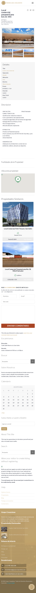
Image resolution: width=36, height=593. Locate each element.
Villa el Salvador (7, 84)
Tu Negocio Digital (11, 583)
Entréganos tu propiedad (8, 546)
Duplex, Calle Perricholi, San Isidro (18, 528)
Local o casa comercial (8, 70)
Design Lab (4, 549)
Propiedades (5, 495)
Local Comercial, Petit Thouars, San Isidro (18, 229)
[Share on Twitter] (31, 10)
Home (3, 554)
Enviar (4, 429)
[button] (3, 38)
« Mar (3, 413)
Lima (4, 79)
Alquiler (5, 75)
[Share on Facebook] (28, 10)
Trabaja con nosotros (7, 501)
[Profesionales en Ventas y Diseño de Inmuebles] (11, 3)
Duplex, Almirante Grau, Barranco (18, 534)
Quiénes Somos (5, 492)
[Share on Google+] (33, 10)
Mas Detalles (27, 239)
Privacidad (4, 557)
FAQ (2, 551)
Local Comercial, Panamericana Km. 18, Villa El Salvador (18, 270)
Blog (2, 498)
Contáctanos (5, 503)
